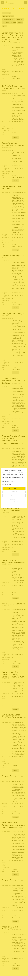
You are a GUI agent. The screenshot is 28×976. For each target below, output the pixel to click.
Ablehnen (14, 492)
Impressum (11, 501)
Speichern (14, 495)
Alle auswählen (13, 488)
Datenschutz (16, 501)
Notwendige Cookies (10, 481)
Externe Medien (8, 484)
